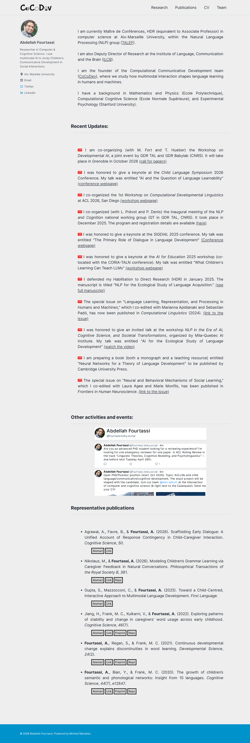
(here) (201, 223)
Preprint (120, 633)
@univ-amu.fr (169, 482)
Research (159, 7)
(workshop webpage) (139, 200)
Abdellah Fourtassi (37, 42)
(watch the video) (119, 346)
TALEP (127, 42)
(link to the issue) (154, 391)
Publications (186, 7)
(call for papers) (153, 161)
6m (161, 471)
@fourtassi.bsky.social (121, 436)
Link (108, 550)
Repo (118, 580)
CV (206, 7)
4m (161, 445)
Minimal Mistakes (79, 733)
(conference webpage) (98, 183)
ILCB (107, 59)
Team (221, 7)
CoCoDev (87, 76)
